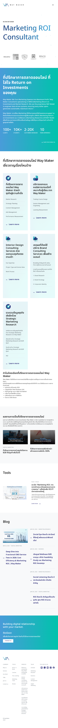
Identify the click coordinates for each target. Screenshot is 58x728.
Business (41, 549)
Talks (4, 677)
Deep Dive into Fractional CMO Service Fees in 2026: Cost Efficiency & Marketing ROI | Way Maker (16, 557)
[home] (13, 4)
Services (5, 671)
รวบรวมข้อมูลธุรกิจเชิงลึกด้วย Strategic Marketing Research (24, 710)
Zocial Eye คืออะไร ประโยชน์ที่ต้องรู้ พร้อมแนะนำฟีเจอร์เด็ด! (44, 537)
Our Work (5, 674)
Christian (33, 668)
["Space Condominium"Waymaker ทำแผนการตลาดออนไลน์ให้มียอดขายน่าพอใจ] (42, 57)
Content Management (34, 679)
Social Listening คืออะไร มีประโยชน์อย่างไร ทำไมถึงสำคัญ (44, 580)
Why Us (5, 668)
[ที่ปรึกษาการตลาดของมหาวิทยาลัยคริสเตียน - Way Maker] (24, 57)
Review (14, 684)
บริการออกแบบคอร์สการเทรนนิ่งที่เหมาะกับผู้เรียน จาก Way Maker (24, 691)
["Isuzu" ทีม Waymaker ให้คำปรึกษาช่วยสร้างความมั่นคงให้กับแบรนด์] (7, 57)
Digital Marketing (16, 546)
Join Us (4, 681)
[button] (53, 5)
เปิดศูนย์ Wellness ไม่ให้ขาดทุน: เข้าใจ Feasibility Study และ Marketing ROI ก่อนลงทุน (43, 559)
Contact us (8, 641)
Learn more (14, 224)
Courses (14, 672)
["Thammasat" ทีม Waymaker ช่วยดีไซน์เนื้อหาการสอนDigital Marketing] (16, 57)
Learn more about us (49, 142)
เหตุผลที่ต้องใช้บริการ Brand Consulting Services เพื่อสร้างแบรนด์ (24, 701)
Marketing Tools (14, 679)
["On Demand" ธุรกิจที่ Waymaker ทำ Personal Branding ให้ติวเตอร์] (33, 57)
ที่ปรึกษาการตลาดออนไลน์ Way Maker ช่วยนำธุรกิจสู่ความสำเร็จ (24, 671)
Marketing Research (44, 529)
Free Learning (15, 676)
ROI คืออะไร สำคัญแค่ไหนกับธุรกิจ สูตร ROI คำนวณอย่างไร (44, 600)
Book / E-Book (14, 668)
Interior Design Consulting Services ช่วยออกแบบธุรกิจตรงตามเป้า (24, 681)
